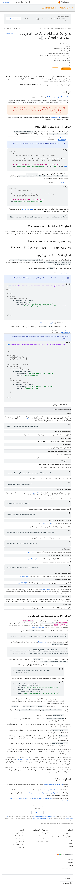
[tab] (62, 138)
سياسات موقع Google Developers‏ (41, 818)
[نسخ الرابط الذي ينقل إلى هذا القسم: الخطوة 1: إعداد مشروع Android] (33, 127)
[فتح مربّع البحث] (30, 2)
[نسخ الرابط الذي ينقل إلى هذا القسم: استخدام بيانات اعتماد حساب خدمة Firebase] (26, 241)
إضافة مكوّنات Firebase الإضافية (26, 143)
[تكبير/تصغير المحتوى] (61, 43)
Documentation (66, 8)
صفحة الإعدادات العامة (25, 419)
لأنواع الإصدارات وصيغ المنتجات (44, 323)
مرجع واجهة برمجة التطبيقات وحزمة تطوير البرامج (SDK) (62, 836)
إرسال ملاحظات (9, 33)
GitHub (71, 846)
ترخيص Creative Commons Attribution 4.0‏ (44, 816)
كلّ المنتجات (70, 871)
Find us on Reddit (44, 836)
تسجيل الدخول (5, 2)
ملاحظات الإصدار (20, 842)
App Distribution (49, 8)
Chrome (70, 862)
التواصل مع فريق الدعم (19, 833)
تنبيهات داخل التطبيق (49, 790)
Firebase (69, 28)
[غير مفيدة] (5, 28)
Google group (20, 839)
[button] (62, 138)
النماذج (71, 840)
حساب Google (42, 642)
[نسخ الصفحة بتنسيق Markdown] (40, 38)
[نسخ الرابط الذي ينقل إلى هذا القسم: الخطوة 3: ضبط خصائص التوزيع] (34, 255)
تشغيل (40, 28)
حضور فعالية (46, 844)
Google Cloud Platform (66, 868)
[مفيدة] (7, 28)
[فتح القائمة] (71, 2)
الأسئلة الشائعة (21, 847)
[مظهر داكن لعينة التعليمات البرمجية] (63, 149)
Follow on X (45, 839)
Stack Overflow (19, 836)
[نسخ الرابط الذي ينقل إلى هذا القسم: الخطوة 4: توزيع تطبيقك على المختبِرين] (26, 616)
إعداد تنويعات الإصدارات (37, 627)
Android (70, 859)
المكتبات (71, 843)
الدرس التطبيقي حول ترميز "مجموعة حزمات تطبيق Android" (41, 793)
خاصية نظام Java (27, 209)
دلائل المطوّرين (69, 833)
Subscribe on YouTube (42, 842)
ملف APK (64, 69)
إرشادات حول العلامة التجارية (17, 844)
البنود (71, 878)
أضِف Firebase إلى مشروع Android (57, 97)
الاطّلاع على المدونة (44, 833)
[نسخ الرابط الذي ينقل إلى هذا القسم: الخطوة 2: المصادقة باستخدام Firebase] (25, 227)
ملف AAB (55, 69)
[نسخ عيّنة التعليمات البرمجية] (66, 149)
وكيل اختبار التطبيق (46, 523)
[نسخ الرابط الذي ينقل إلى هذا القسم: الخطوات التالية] (53, 779)
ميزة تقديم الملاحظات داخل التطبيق (53, 784)
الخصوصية (66, 878)
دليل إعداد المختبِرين (22, 759)
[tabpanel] (37, 156)
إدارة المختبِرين (36, 493)
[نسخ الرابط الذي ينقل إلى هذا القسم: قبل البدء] (60, 92)
